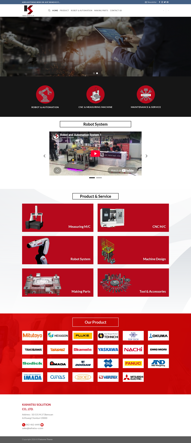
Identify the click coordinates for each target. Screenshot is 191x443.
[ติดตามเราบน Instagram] (162, 2)
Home (55, 10)
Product (64, 10)
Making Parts (101, 10)
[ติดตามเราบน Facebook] (159, 2)
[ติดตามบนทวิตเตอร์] (165, 2)
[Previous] (7, 47)
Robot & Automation (81, 10)
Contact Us (116, 10)
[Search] (49, 10)
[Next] (183, 47)
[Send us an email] (167, 2)
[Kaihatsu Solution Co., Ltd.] (33, 10)
